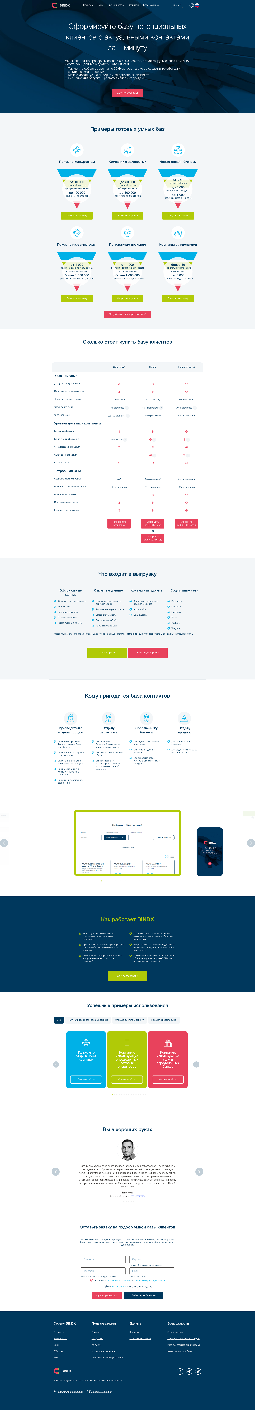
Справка (96, 1332)
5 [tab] (121, 1094)
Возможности (60, 1339)
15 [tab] (145, 1094)
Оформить (153, 523)
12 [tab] (138, 1094)
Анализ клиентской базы (179, 1351)
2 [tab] (114, 1094)
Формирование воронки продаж (183, 1339)
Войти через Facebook (144, 1296)
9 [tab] (131, 1094)
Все (59, 1020)
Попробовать (119, 523)
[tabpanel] (127, 843)
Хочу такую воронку (148, 653)
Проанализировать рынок (164, 1020)
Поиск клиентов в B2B (140, 1339)
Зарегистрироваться (106, 1295)
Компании (134, 1332)
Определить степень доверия (129, 1020)
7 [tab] (126, 1094)
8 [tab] (128, 1094)
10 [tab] (133, 1094)
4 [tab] (119, 1094)
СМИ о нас (59, 1351)
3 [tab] (116, 1094)
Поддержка (97, 1339)
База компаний (175, 1332)
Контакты (96, 1345)
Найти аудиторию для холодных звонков (88, 1020)
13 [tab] (140, 1094)
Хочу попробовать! (127, 93)
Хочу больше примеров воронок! (127, 314)
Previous (4, 843)
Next (251, 843)
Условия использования (119, 1281)
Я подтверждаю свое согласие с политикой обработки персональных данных (91, 1280)
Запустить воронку (77, 216)
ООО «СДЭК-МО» (138, 1196)
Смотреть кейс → (86, 1079)
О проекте (59, 1332)
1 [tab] (101, 880)
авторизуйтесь (119, 1287)
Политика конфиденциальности (149, 1281)
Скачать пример (107, 653)
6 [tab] (124, 1094)
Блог (56, 1358)
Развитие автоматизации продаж (183, 1345)
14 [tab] (143, 1094)
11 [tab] (136, 1094)
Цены (56, 1345)
